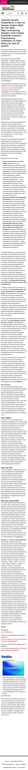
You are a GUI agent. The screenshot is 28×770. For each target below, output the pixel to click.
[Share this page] (26, 13)
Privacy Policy (21, 767)
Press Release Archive (16, 761)
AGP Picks (4, 2)
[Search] (18, 13)
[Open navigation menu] (2, 13)
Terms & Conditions (20, 764)
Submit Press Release (8, 764)
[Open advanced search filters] (22, 13)
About (7, 761)
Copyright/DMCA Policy (9, 767)
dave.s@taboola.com (7, 632)
